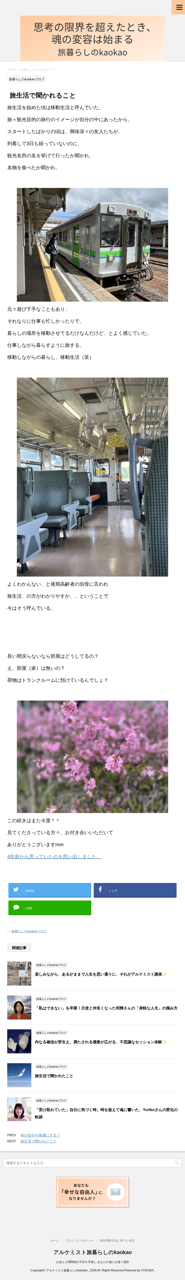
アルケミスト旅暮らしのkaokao (92, 1252)
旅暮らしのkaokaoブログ (29, 931)
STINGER (147, 1270)
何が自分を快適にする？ (40, 1135)
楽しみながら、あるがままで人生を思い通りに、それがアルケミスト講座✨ (101, 974)
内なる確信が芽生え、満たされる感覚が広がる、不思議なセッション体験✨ (101, 1042)
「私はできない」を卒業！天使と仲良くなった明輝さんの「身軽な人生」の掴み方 (106, 1008)
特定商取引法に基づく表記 (117, 1240)
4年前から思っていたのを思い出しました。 (54, 856)
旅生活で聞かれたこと (54, 1076)
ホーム (54, 1240)
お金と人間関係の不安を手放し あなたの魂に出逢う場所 (92, 1262)
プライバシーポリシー (79, 1240)
